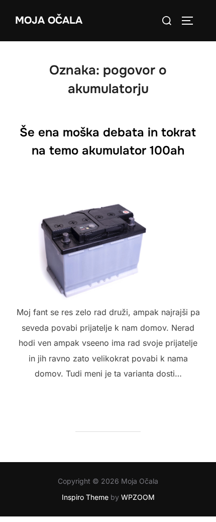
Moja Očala (48, 20)
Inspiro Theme (85, 497)
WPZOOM (138, 497)
